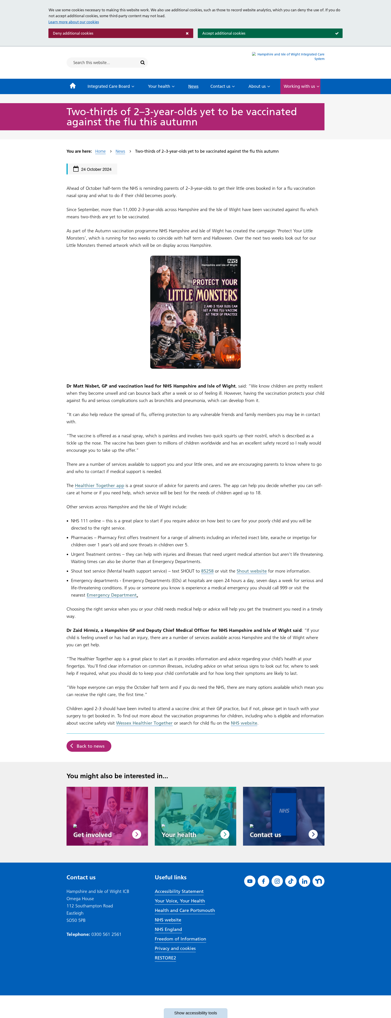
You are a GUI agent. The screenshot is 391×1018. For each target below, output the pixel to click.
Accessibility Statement (179, 891)
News (193, 86)
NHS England (168, 929)
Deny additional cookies (70, 33)
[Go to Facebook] (263, 881)
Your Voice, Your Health (180, 901)
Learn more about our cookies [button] (73, 22)
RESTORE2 (165, 958)
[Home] (73, 86)
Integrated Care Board (109, 86)
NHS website (168, 920)
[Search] (142, 62)
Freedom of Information (180, 939)
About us (257, 86)
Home (100, 151)
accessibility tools (195, 1013)
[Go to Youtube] (250, 881)
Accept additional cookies (221, 33)
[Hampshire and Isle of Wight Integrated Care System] (288, 62)
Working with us (299, 86)
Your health (159, 86)
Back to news (91, 746)
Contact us (220, 86)
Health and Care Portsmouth (185, 910)
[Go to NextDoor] (318, 881)
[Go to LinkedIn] (304, 881)
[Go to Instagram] (277, 881)
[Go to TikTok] (291, 881)
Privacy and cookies (175, 948)
